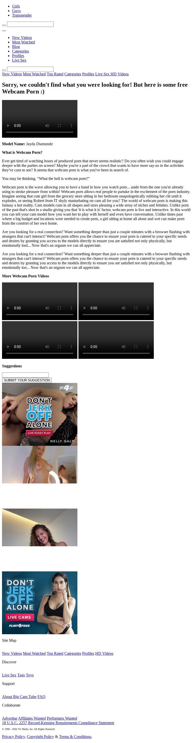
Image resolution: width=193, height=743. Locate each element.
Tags (21, 675)
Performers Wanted (62, 718)
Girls (16, 6)
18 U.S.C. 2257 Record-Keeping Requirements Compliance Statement (58, 723)
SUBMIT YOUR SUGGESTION (27, 380)
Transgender (22, 15)
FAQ (41, 697)
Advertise (9, 718)
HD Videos (120, 74)
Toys (30, 675)
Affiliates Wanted (32, 718)
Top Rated (55, 74)
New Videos (22, 37)
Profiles (18, 56)
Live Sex (19, 60)
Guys (16, 11)
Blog (16, 46)
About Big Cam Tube (19, 697)
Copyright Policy (40, 736)
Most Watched (23, 42)
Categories (20, 51)
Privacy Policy (13, 736)
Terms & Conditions (75, 736)
